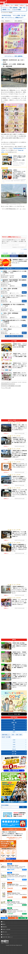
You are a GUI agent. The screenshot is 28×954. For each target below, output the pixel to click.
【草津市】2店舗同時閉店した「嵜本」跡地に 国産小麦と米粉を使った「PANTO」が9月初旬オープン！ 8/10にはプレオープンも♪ (19, 547)
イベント (3, 387)
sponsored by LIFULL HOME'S (19, 860)
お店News (22, 5)
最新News (7, 5)
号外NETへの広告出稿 (6, 929)
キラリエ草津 (18, 385)
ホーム (3, 921)
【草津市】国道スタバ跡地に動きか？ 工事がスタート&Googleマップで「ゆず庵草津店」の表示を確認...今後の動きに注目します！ (19, 453)
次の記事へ (22, 253)
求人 (12, 5)
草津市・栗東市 (19, 734)
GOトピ (2, 5)
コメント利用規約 (24, 249)
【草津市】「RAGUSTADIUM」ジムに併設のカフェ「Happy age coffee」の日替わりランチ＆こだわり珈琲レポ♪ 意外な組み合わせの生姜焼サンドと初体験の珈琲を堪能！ (19, 174)
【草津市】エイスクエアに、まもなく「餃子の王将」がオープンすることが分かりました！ (19, 465)
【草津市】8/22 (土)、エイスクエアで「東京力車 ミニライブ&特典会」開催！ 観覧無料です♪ (19, 666)
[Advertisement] (14, 404)
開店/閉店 (16, 5)
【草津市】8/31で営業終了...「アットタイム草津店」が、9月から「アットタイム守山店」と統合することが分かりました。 (19, 480)
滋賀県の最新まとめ (6, 734)
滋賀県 (11, 12)
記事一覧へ (14, 253)
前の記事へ (6, 253)
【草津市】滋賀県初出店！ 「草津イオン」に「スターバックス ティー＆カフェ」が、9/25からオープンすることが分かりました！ (19, 589)
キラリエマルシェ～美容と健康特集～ (14, 56)
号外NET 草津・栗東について (7, 937)
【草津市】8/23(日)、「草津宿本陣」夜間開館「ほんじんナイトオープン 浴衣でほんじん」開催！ (19, 654)
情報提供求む (4, 926)
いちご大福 (8, 387)
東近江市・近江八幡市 (6, 737)
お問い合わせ (4, 931)
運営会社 (3, 924)
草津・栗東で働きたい (9, 268)
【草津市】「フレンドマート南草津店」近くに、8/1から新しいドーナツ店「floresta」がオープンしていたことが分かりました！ (19, 493)
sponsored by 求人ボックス (19, 268)
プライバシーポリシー (6, 934)
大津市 (13, 734)
